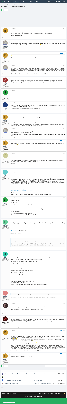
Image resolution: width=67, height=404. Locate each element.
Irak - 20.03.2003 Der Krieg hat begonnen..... (13, 380)
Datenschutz (52, 393)
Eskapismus (5, 225)
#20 (64, 353)
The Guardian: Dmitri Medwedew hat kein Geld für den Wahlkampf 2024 (18, 376)
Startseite (10, 1)
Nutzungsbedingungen (45, 393)
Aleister (5, 83)
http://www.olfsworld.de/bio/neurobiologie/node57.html (21, 248)
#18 (64, 316)
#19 (64, 330)
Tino (5, 175)
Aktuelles (22, 1)
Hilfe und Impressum (58, 393)
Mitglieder (29, 1)
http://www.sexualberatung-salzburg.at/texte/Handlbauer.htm (22, 189)
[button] (18, 2)
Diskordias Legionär (5, 309)
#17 (64, 303)
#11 (64, 153)
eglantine (3, 7)
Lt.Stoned (5, 296)
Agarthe (5, 158)
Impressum (37, 1)
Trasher (5, 108)
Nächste (5, 10)
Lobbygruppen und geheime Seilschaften (41, 373)
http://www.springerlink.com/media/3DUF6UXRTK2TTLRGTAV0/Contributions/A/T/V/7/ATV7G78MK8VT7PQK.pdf (31, 188)
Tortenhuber (5, 46)
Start (62, 393)
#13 (64, 197)
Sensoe (5, 95)
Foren (15, 1)
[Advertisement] (33, 19)
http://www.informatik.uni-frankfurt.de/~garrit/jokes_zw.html (22, 190)
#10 (64, 140)
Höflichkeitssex (13, 230)
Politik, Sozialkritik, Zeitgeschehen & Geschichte (42, 376)
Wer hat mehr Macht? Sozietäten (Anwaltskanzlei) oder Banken (16, 373)
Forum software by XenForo (33, 396)
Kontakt (40, 393)
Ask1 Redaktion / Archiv (38, 380)
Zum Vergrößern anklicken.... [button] (38, 245)
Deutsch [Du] (14, 393)
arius (5, 257)
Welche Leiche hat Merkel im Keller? (11, 383)
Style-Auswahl (4, 393)
